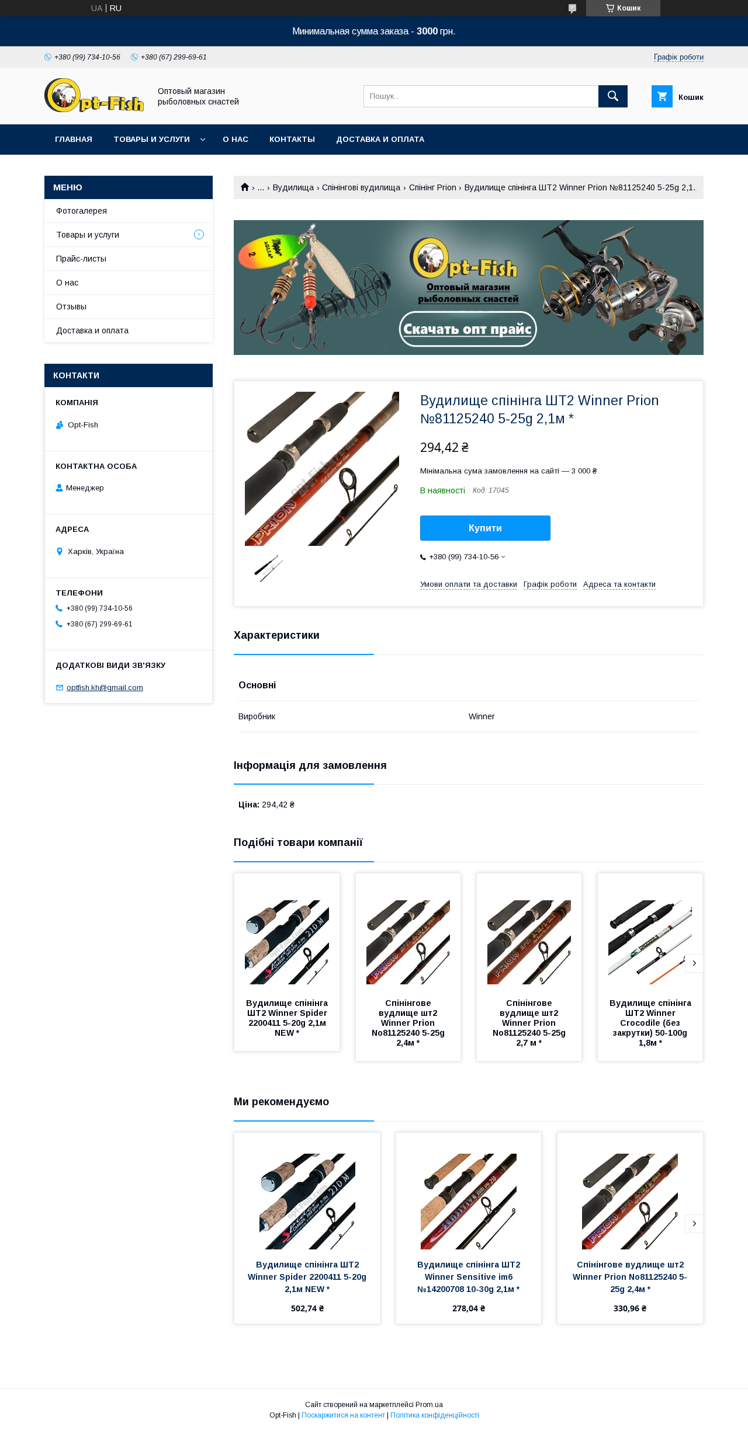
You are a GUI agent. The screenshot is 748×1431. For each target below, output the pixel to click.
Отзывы (71, 306)
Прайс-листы (81, 258)
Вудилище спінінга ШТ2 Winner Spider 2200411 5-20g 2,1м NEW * (288, 1017)
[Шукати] (613, 96)
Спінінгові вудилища (361, 187)
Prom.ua (429, 1405)
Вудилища (293, 187)
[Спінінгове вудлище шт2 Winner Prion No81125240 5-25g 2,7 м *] (529, 931)
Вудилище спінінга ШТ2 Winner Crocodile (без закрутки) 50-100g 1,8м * (652, 1022)
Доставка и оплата (380, 139)
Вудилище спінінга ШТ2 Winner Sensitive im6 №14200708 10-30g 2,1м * (469, 1277)
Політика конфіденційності (434, 1415)
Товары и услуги (151, 139)
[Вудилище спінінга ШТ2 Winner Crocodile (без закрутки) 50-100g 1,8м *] (650, 931)
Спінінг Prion (432, 187)
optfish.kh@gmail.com (105, 687)
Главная (73, 139)
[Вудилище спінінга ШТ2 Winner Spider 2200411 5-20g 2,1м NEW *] (287, 931)
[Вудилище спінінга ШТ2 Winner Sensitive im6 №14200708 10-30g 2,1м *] (469, 1191)
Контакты (292, 139)
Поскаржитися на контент (343, 1415)
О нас (235, 139)
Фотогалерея (81, 210)
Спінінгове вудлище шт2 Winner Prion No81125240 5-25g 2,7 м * (530, 1022)
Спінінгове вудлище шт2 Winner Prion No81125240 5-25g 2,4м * (409, 1022)
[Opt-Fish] (94, 109)
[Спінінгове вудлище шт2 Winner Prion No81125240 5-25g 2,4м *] (408, 931)
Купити (485, 528)
